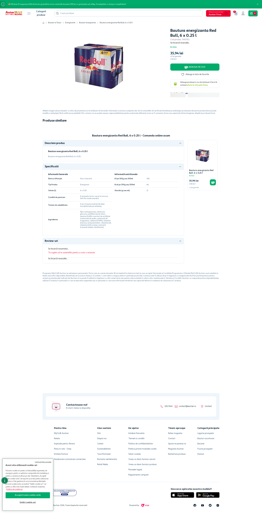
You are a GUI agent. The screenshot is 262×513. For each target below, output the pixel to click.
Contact (208, 406)
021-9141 (168, 406)
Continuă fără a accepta (43, 462)
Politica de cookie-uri (14, 489)
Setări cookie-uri (28, 502)
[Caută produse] (57, 13)
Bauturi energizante (87, 23)
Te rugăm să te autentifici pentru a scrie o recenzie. (71, 253)
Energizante (70, 23)
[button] (218, 13)
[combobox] (128, 13)
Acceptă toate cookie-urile (28, 495)
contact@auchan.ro (187, 406)
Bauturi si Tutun (54, 23)
